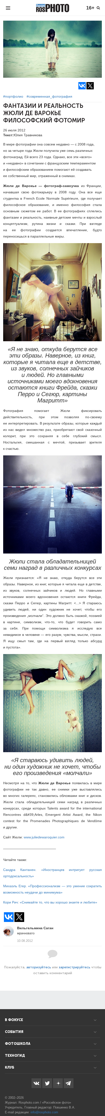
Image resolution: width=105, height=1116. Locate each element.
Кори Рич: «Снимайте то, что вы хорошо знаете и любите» (50, 902)
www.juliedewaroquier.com (44, 837)
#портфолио (13, 96)
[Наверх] (98, 1100)
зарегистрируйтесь (74, 967)
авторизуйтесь (38, 967)
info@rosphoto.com (44, 1112)
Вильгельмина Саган (35, 928)
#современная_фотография (49, 96)
